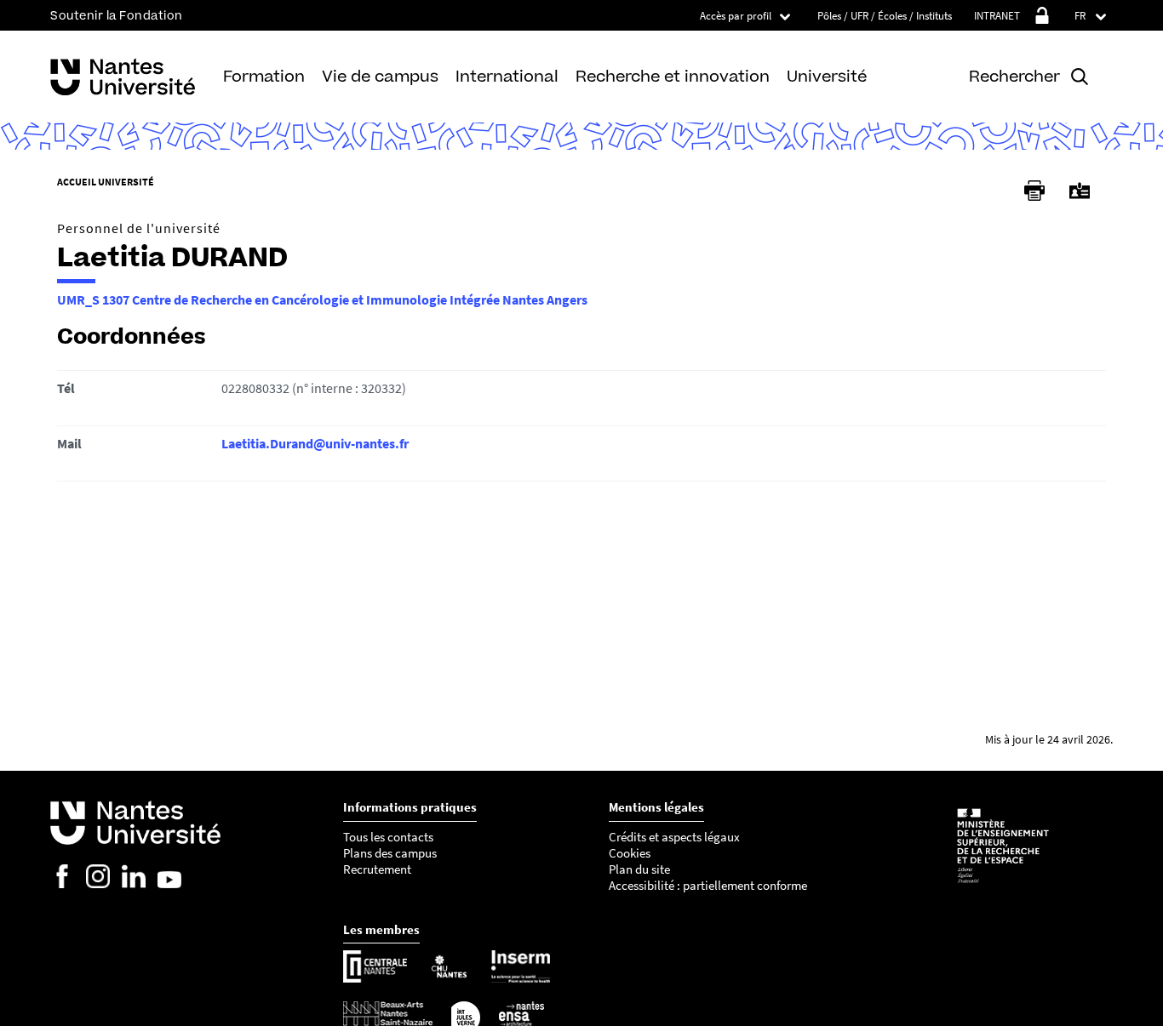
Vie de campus (380, 76)
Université (827, 76)
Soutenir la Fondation (116, 16)
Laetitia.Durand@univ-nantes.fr (315, 443)
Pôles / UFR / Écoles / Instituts (884, 16)
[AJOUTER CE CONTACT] (1079, 191)
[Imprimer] (1034, 190)
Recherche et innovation (673, 76)
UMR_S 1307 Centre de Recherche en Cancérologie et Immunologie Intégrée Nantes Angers (322, 299)
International (507, 76)
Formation (264, 76)
